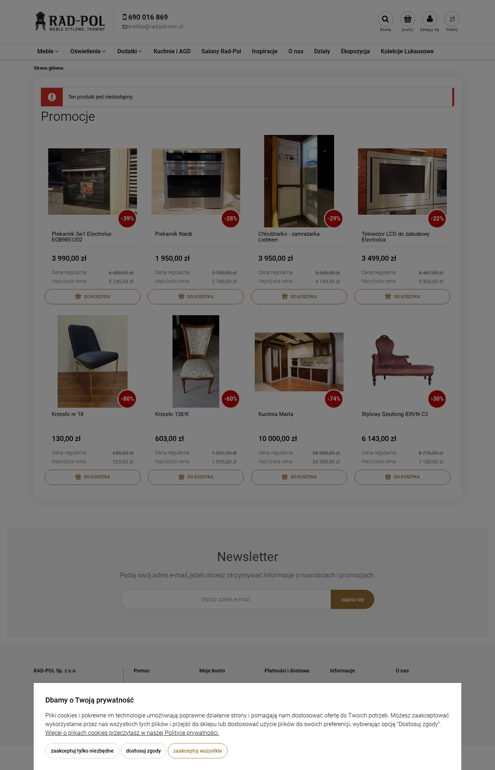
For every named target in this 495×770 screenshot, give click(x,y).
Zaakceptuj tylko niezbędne (82, 751)
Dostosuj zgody (143, 751)
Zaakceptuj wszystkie (197, 751)
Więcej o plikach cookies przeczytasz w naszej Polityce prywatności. (132, 732)
